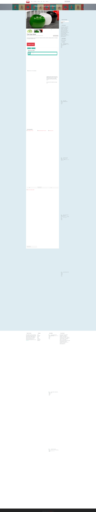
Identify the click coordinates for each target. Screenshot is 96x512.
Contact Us (47, 1)
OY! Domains (50, 511)
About (44, 1)
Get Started (35, 1)
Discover (39, 1)
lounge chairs (39, 35)
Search (62, 22)
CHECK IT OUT (31, 44)
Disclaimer (38, 340)
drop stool (37, 35)
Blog (41, 1)
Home (32, 1)
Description (33, 48)
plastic (42, 35)
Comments (29, 48)
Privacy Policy (38, 339)
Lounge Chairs (30, 35)
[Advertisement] (42, 65)
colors (34, 35)
